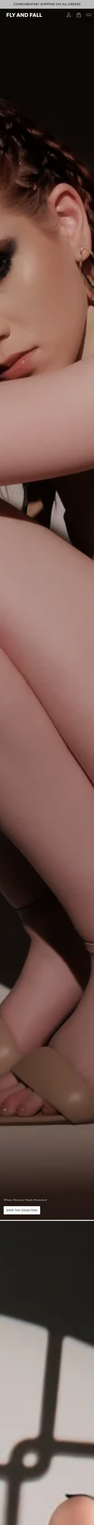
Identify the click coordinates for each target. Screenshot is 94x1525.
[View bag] (79, 15)
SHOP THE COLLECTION (21, 1210)
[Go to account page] (69, 15)
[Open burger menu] (88, 15)
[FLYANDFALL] (24, 15)
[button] (79, 15)
